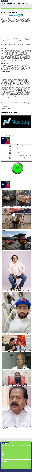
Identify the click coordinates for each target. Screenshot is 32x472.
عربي (16, 2)
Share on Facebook (11, 15)
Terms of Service (4, 450)
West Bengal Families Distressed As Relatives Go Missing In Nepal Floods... (15, 369)
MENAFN (3, 18)
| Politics (18, 8)
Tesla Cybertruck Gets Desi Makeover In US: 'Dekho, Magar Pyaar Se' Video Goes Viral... (16, 206)
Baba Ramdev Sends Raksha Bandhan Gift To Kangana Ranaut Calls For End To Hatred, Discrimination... (16, 385)
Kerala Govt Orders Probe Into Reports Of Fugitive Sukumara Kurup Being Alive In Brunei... (16, 428)
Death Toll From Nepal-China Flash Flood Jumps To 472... (12, 250)
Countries (23, 3)
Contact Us (3, 452)
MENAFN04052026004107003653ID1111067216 (9, 112)
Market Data (15, 3)
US (3, 8)
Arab (9, 8)
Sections (27, 3)
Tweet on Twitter (15, 15)
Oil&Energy (26, 8)
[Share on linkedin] (21, 15)
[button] (18, 2)
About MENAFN (4, 454)
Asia (12, 8)
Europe (6, 8)
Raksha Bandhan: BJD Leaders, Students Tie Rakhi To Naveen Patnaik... (14, 351)
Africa (14, 8)
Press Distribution (9, 3)
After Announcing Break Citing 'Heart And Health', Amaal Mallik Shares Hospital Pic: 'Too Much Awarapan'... (16, 334)
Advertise (3, 453)
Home (2, 3)
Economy (22, 8)
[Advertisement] (12, 6)
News (4, 3)
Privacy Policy (3, 451)
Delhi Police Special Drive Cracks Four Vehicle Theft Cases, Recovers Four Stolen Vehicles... (16, 230)
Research (19, 3)
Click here (7, 447)
